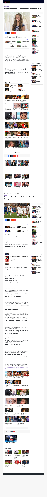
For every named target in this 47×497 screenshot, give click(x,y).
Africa (26, 1)
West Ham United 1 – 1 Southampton (38, 38)
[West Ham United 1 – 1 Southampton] (34, 39)
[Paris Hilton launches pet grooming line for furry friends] (17, 184)
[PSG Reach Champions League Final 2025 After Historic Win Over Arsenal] (34, 26)
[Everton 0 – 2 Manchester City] (34, 42)
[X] (8, 33)
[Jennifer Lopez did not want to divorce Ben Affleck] (17, 176)
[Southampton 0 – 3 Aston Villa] (34, 52)
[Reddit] (13, 33)
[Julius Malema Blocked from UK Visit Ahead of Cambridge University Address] (34, 31)
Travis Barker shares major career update (38, 74)
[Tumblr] (9, 33)
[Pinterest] (11, 33)
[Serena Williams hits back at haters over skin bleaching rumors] (7, 89)
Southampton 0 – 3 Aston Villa (39, 52)
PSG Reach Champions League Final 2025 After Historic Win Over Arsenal (39, 26)
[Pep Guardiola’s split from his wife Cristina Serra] (7, 85)
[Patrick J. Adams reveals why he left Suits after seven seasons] (8, 176)
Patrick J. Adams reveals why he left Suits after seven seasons (8, 179)
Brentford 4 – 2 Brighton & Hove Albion (38, 49)
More (36, 1)
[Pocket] (15, 33)
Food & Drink (32, 1)
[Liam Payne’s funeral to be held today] (25, 176)
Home (11, 1)
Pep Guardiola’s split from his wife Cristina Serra (13, 85)
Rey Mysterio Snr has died (38, 66)
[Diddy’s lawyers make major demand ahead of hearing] (8, 184)
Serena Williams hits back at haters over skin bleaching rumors (13, 90)
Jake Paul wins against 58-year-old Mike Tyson (25, 187)
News (14, 1)
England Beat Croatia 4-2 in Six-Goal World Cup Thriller (38, 16)
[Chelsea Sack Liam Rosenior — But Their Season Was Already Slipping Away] (34, 21)
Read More (20, 80)
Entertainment (18, 1)
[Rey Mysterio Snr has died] (20, 85)
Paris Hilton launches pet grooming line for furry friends (17, 187)
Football (22, 1)
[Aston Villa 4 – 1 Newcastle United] (34, 36)
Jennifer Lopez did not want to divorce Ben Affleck (17, 179)
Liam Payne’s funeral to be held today (25, 179)
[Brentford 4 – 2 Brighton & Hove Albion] (34, 49)
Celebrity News (6, 6)
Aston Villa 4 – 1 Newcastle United (38, 35)
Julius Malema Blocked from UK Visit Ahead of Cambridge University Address (38, 31)
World (29, 1)
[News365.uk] (7, 2)
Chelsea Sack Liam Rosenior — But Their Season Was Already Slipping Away (38, 21)
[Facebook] (6, 33)
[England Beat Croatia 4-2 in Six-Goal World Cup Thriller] (34, 16)
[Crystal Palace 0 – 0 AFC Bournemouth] (34, 45)
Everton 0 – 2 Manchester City (38, 42)
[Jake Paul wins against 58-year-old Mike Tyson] (25, 184)
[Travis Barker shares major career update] (20, 89)
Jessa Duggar (17, 152)
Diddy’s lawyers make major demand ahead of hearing (8, 187)
